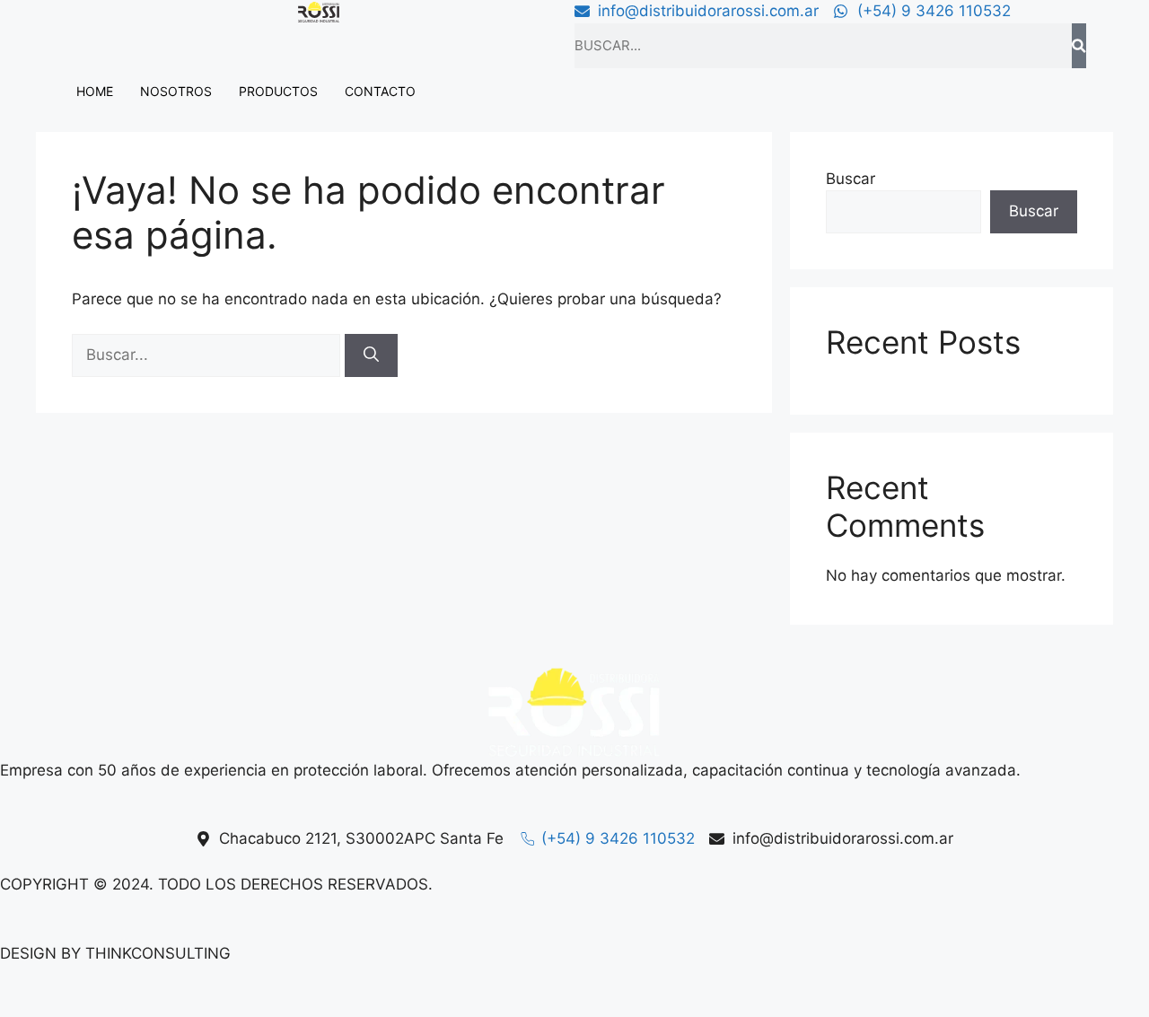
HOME (94, 91)
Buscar (850, 179)
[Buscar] (371, 355)
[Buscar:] (208, 355)
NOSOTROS (176, 91)
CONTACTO (380, 91)
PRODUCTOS (278, 91)
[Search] (1079, 45)
